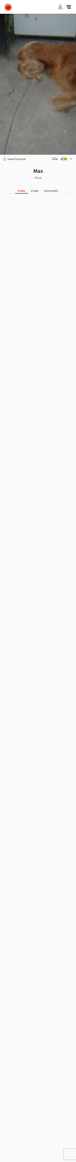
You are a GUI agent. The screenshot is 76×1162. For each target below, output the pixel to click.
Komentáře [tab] (51, 190)
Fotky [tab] (21, 190)
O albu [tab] (35, 190)
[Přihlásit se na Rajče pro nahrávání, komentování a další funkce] (60, 7)
